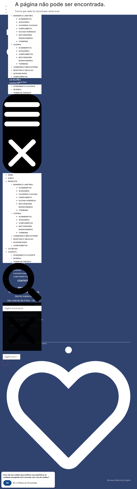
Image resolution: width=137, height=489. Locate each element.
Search (38, 304)
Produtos (14, 12)
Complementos (26, 54)
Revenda (17, 89)
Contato (14, 83)
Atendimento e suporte (24, 86)
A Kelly (12, 9)
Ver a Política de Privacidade (25, 483)
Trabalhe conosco (22, 93)
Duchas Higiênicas (27, 32)
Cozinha (17, 45)
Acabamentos (25, 19)
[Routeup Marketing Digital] (68, 476)
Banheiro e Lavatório (23, 16)
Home (12, 6)
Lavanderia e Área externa (25, 67)
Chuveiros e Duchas (28, 25)
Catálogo (15, 79)
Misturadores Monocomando (26, 36)
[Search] (5, 362)
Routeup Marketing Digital (118, 480)
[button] (22, 133)
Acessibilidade (20, 73)
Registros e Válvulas (23, 70)
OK (7, 483)
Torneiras (23, 41)
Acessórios (24, 22)
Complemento (25, 29)
